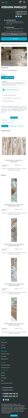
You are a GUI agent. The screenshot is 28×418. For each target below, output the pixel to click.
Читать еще (14, 117)
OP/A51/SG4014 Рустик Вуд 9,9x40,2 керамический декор (14, 324)
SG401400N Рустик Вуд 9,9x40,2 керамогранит (14, 161)
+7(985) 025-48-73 (21, 14)
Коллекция (4, 120)
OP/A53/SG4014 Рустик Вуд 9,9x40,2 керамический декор (14, 245)
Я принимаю (14, 415)
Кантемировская (11, 20)
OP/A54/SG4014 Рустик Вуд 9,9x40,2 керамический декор (14, 205)
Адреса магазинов (8, 387)
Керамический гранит (15, 44)
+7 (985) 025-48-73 (7, 107)
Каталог (7, 44)
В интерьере (12, 120)
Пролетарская (10, 27)
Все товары (4, 126)
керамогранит (13, 126)
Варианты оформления (7, 122)
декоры (21, 126)
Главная (3, 44)
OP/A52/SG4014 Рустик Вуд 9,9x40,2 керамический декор (14, 284)
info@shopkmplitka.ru (8, 390)
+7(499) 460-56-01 (21, 12)
